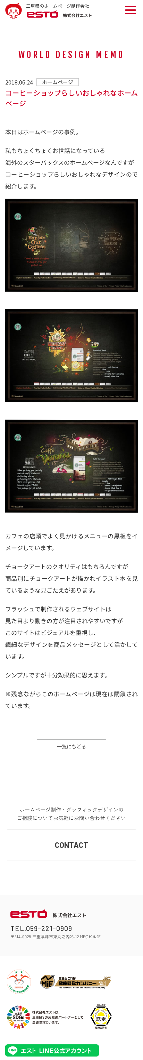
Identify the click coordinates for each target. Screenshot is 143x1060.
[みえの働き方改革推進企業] (19, 982)
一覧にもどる (71, 746)
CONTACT (71, 844)
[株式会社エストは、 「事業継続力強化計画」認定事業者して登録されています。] (101, 1016)
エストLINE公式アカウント (52, 1050)
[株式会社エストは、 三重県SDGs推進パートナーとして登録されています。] (45, 1016)
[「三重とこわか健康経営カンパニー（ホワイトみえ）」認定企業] (75, 982)
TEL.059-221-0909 (41, 928)
